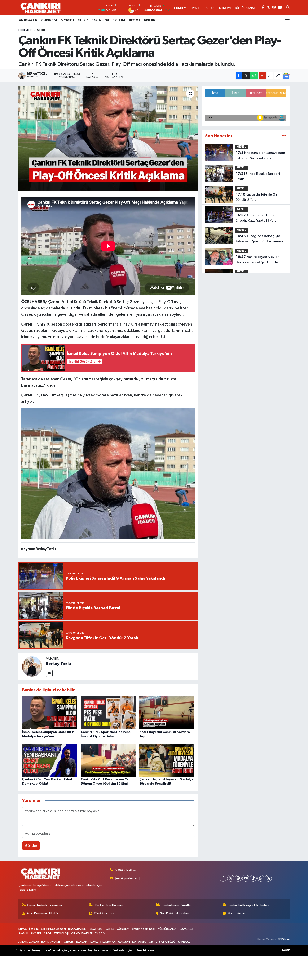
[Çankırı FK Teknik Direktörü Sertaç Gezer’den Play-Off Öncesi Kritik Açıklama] (108, 138)
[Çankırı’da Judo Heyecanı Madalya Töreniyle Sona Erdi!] (166, 760)
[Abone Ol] (286, 76)
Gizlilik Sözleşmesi (53, 928)
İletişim (34, 928)
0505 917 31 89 (126, 869)
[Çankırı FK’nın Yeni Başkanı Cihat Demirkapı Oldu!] (49, 760)
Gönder (31, 846)
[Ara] (288, 7)
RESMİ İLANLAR (142, 20)
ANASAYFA (27, 20)
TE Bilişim (283, 939)
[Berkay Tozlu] (32, 666)
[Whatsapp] (260, 878)
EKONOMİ (100, 20)
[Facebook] (223, 878)
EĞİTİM (119, 20)
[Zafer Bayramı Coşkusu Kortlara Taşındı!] (166, 712)
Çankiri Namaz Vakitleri (177, 905)
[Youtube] (245, 878)
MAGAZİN (187, 928)
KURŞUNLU (139, 941)
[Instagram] (238, 878)
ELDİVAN (81, 941)
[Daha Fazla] (262, 75)
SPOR (83, 20)
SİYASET (68, 20)
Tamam (286, 950)
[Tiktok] (253, 878)
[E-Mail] (49, 673)
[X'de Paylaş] (246, 75)
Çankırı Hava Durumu (109, 905)
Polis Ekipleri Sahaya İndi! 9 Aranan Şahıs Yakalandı (260, 155)
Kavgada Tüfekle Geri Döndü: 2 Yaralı (257, 197)
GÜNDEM (49, 20)
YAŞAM (100, 933)
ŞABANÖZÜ (167, 941)
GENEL (241, 146)
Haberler (25, 30)
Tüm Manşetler (104, 913)
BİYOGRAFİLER (77, 928)
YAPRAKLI (184, 941)
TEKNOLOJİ (61, 933)
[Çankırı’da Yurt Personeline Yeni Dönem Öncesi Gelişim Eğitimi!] (108, 760)
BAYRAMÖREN (51, 941)
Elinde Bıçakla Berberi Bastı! (257, 176)
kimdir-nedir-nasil (143, 928)
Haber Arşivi (236, 913)
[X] (230, 878)
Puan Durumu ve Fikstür (42, 913)
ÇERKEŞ (69, 941)
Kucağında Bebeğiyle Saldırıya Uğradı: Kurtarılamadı (259, 238)
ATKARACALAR (28, 941)
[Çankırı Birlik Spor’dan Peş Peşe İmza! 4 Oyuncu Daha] (108, 712)
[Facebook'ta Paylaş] (239, 75)
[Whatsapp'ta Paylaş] (254, 75)
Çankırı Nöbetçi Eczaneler (44, 905)
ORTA (153, 941)
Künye (22, 928)
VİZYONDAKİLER (82, 933)
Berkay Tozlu (58, 664)
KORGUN (124, 941)
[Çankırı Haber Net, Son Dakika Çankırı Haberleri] (40, 8)
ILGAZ (94, 941)
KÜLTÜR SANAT (168, 928)
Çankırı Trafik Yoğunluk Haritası (248, 905)
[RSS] (268, 878)
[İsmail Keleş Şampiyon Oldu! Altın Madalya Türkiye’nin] (49, 712)
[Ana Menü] (287, 20)
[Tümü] (284, 136)
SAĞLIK (23, 933)
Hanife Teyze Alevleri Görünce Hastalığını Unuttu (257, 259)
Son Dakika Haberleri (174, 913)
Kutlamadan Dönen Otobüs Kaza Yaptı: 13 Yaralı (256, 218)
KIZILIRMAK (107, 941)
